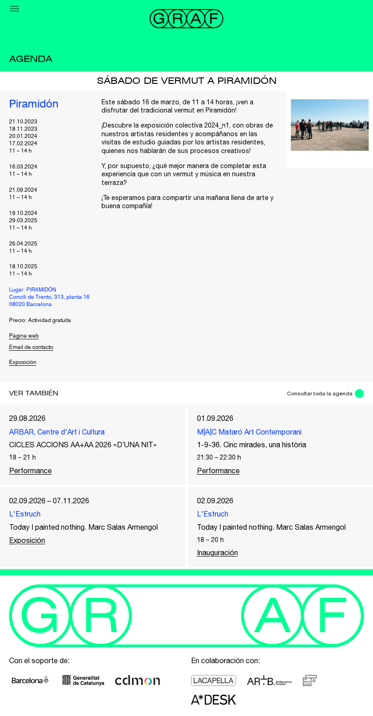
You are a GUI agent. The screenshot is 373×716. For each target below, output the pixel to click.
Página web (24, 336)
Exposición (22, 362)
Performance (30, 470)
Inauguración (217, 552)
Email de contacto (31, 347)
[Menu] (14, 8)
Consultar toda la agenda (320, 393)
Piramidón (34, 104)
